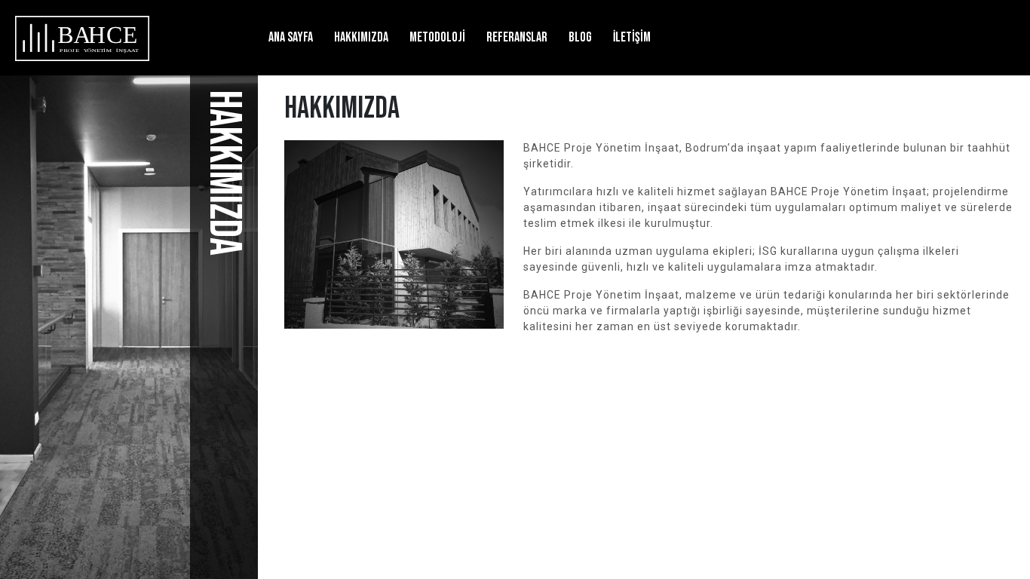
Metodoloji (437, 37)
